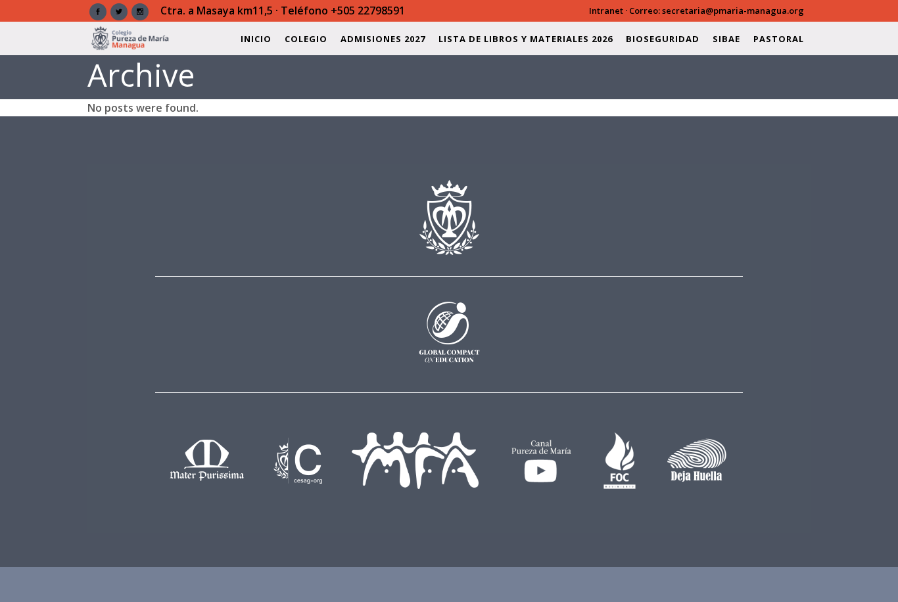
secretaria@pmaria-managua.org (733, 10)
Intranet (606, 10)
